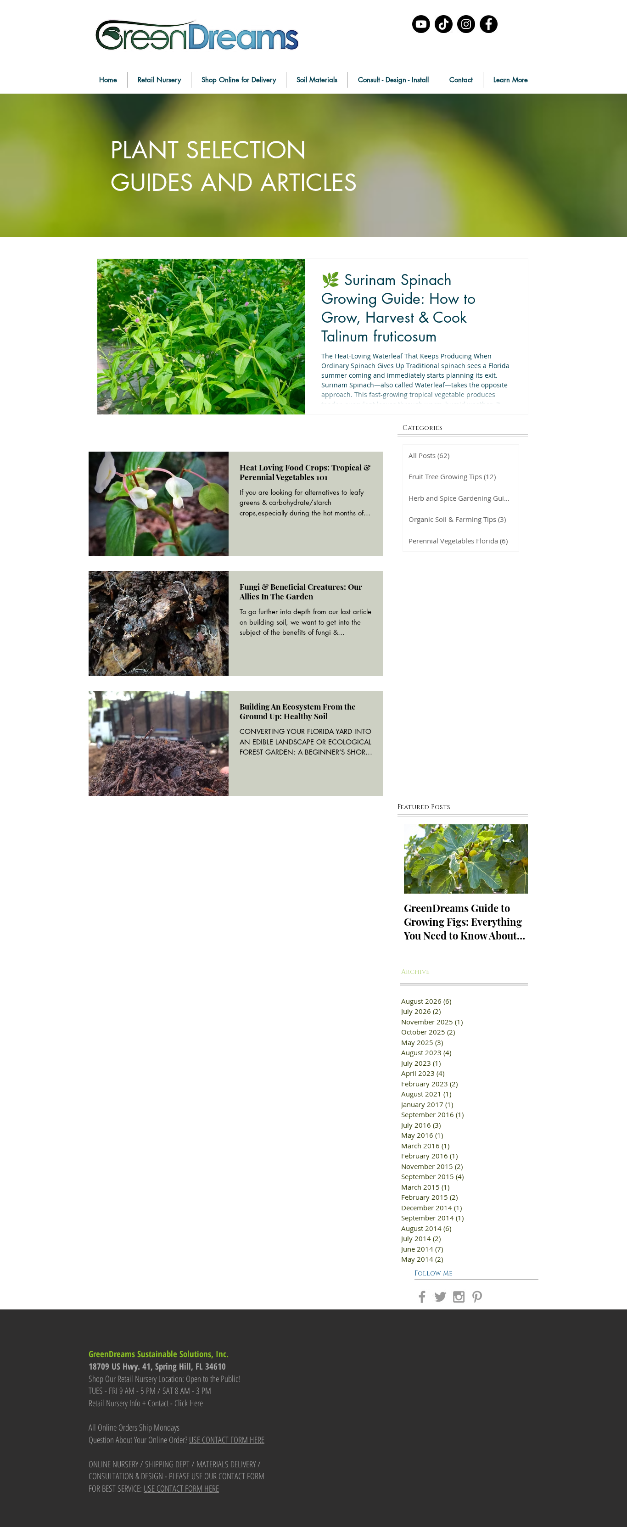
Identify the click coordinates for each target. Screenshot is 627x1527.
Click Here (188, 1403)
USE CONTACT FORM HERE (226, 1440)
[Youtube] (421, 24)
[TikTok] (444, 24)
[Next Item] (513, 859)
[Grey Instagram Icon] (459, 1297)
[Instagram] (466, 24)
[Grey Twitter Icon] (440, 1297)
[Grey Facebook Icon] (422, 1297)
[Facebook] (489, 24)
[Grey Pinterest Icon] (477, 1297)
